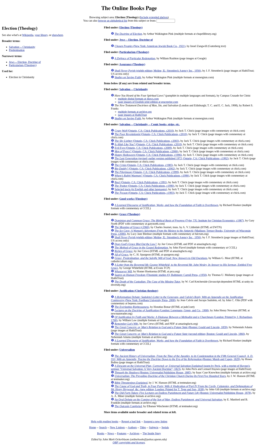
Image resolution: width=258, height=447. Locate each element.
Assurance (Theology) (132, 64)
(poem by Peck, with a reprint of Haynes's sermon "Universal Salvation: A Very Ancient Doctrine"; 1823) (180, 367)
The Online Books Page (129, 8)
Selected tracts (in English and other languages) (141, 189)
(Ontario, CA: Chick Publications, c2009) (143, 147)
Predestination (17, 50)
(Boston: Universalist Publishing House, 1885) (153, 372)
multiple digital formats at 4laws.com (138, 98)
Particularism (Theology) (23, 65)
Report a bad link (131, 421)
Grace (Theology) (129, 214)
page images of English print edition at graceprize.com (148, 101)
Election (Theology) (131, 27)
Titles (143, 427)
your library (41, 35)
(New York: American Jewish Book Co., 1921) (150, 46)
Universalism (127, 349)
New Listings (117, 427)
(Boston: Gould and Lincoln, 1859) (171, 327)
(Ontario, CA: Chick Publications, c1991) (141, 182)
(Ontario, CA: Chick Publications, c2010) (144, 130)
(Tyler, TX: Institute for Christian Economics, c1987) (179, 220)
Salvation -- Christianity (22, 46)
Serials (165, 427)
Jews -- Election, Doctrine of (25, 62)
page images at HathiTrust (132, 114)
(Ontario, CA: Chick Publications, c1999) (147, 172)
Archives (134, 433)
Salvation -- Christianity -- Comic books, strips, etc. (149, 124)
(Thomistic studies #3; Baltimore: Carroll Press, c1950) (161, 274)
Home (92, 427)
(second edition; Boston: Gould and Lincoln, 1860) (180, 333)
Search (103, 427)
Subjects (153, 427)
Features (121, 433)
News (110, 433)
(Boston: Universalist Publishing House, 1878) (183, 392)
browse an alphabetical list (112, 20)
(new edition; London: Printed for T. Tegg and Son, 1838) (181, 388)
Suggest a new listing (155, 421)
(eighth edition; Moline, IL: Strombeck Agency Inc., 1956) (158, 70)
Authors (132, 427)
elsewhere (57, 35)
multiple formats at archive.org (135, 111)
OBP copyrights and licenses (129, 442)
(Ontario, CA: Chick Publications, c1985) (144, 165)
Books (100, 433)
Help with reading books (104, 421)
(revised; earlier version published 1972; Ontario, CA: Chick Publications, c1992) (172, 158)
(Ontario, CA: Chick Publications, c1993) (144, 192)
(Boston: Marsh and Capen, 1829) (182, 358)
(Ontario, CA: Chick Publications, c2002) (145, 168)
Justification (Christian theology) (138, 290)
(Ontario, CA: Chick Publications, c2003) (147, 140)
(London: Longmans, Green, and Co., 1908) (162, 310)
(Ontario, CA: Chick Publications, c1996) (148, 154)
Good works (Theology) (133, 198)
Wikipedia (27, 35)
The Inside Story (152, 433)
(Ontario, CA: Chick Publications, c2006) (146, 151)
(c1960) (132, 227)
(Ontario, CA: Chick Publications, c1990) (144, 185)
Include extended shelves (154, 17)
